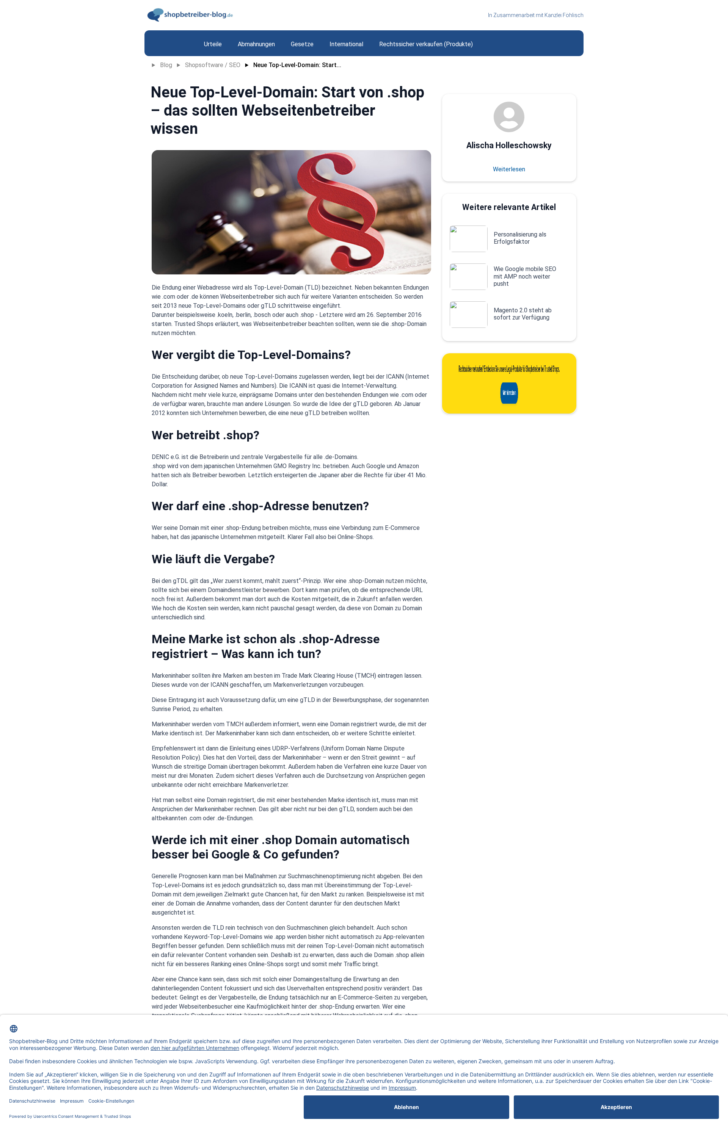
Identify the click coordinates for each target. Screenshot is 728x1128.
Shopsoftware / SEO (212, 65)
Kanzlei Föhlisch (564, 15)
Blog (166, 65)
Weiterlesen (509, 169)
